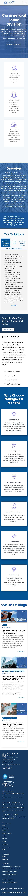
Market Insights (6, 830)
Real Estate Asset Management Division (11, 869)
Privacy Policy (11, 892)
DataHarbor (5, 859)
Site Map (4, 892)
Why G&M (4, 838)
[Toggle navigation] (24, 2)
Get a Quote (8, 329)
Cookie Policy (18, 892)
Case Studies (5, 828)
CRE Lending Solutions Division (9, 882)
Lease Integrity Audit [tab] (14, 241)
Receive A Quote (6, 847)
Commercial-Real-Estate (18, 671)
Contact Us (5, 844)
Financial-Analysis (7, 671)
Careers (4, 841)
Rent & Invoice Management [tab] (14, 248)
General (5, 625)
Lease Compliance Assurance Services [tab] (5, 242)
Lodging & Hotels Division (8, 879)
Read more (21, 651)
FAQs (3, 849)
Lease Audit (11, 376)
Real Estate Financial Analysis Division (11, 866)
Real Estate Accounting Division (9, 871)
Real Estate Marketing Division (9, 874)
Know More (14, 305)
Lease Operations (6, 877)
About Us (4, 836)
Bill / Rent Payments (14, 384)
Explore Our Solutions (13, 44)
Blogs (3, 825)
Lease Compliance (13, 372)
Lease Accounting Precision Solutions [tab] (22, 242)
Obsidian (4, 856)
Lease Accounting (13, 380)
